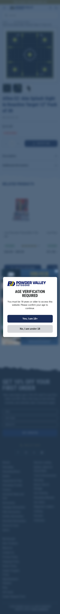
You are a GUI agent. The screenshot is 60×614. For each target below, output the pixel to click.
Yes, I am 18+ (30, 318)
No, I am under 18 (30, 328)
